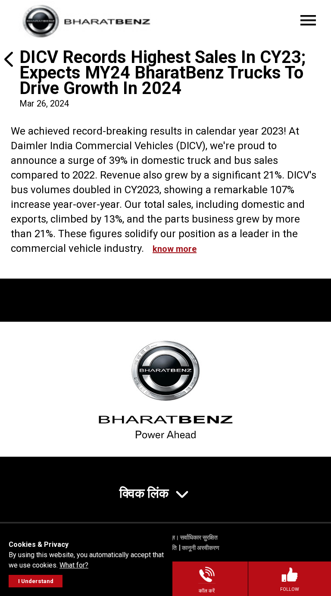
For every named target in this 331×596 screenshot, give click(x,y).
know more (175, 249)
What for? (73, 565)
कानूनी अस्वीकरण (200, 547)
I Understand (35, 581)
